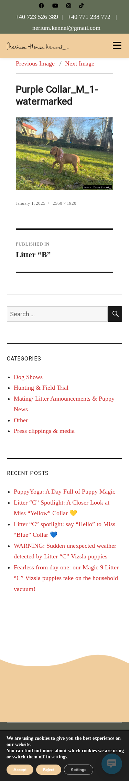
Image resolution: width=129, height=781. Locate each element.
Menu (117, 45)
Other (21, 420)
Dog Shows (28, 377)
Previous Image (35, 63)
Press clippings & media (44, 430)
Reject (48, 769)
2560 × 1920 (64, 203)
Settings (78, 769)
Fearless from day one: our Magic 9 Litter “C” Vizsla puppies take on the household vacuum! (66, 578)
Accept (19, 769)
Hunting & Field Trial (41, 387)
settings (59, 756)
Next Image (79, 63)
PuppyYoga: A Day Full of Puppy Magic (64, 491)
